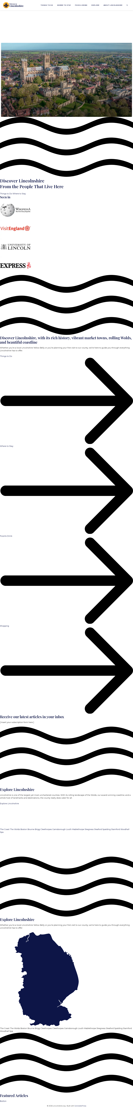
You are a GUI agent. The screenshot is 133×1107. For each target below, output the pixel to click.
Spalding (106, 829)
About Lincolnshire (112, 5)
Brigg (37, 829)
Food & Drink (81, 5)
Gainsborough (59, 829)
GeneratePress (80, 1106)
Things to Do (47, 5)
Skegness (89, 829)
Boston (23, 829)
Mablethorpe (78, 829)
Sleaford (98, 829)
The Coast (4, 829)
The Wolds (15, 829)
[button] (127, 5)
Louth (69, 829)
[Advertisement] (66, 26)
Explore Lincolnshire (9, 803)
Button (3, 1101)
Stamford (115, 829)
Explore (95, 5)
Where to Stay (64, 5)
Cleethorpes (46, 829)
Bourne (31, 829)
